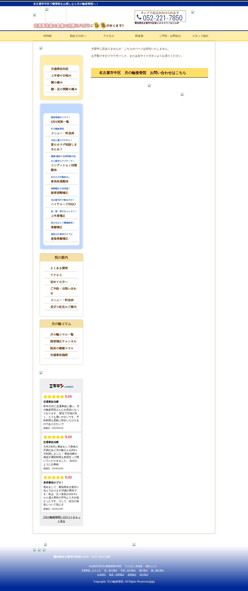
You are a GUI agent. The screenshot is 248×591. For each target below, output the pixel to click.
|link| (152, 581)
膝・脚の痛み (157, 570)
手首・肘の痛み (128, 570)
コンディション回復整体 (64, 163)
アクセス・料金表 (133, 566)
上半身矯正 (64, 213)
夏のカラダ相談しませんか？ (64, 145)
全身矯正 (101, 574)
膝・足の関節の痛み (64, 89)
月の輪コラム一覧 (62, 334)
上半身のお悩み (61, 75)
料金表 (139, 35)
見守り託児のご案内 (63, 307)
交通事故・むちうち (91, 570)
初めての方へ (78, 35)
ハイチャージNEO (63, 202)
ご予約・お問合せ (170, 35)
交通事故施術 (59, 355)
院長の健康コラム (62, 348)
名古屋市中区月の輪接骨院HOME (105, 566)
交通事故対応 (59, 69)
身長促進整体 (60, 179)
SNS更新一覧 (60, 119)
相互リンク (151, 566)
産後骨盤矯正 (62, 236)
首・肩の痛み (110, 570)
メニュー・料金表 (62, 131)
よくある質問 (59, 268)
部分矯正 (144, 574)
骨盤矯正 (63, 225)
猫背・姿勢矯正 (116, 574)
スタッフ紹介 (200, 35)
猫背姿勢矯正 (60, 191)
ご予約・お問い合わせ (63, 291)
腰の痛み (57, 82)
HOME (47, 35)
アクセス (108, 35)
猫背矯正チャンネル (63, 341)
